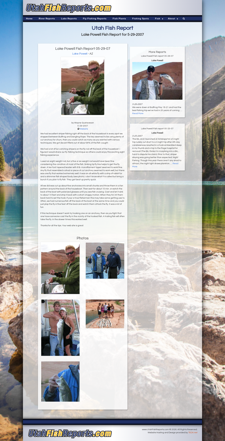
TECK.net (192, 433)
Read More (137, 113)
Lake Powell (79, 53)
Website (84, 129)
